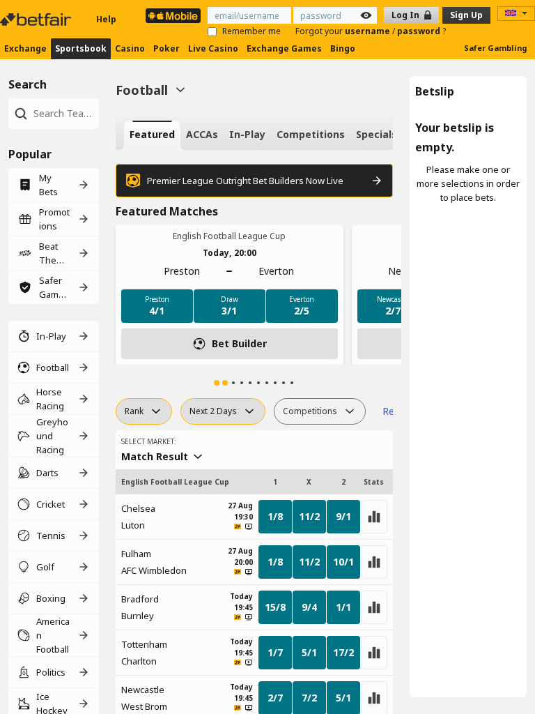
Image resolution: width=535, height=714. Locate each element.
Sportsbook (81, 48)
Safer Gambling (495, 48)
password (419, 31)
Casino (130, 48)
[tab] (152, 135)
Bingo (342, 48)
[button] (216, 383)
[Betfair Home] (37, 19)
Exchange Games (284, 48)
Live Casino (213, 48)
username (368, 31)
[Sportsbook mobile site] (173, 15)
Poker (166, 48)
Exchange (25, 48)
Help (106, 19)
